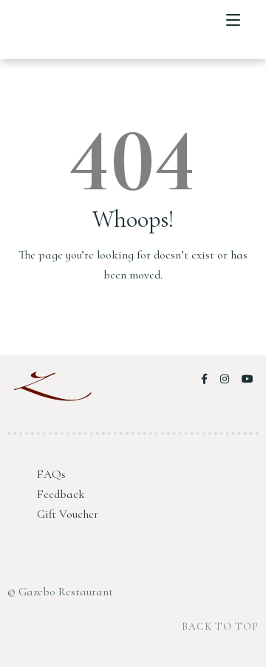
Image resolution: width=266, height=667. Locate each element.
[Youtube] (248, 379)
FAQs (51, 474)
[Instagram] (227, 379)
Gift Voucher (67, 514)
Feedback (61, 494)
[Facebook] (207, 379)
